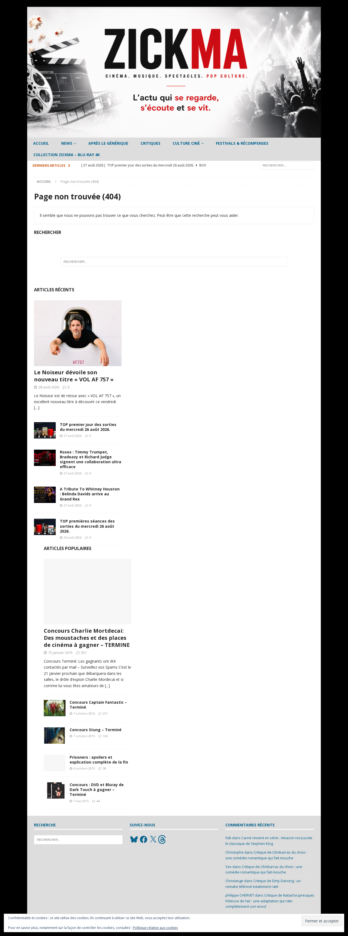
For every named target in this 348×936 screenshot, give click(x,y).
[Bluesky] (134, 839)
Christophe (234, 852)
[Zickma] (174, 134)
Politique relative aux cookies (155, 927)
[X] (153, 839)
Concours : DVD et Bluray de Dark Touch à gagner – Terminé (97, 789)
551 (84, 652)
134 (105, 736)
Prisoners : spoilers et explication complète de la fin (99, 760)
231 (105, 713)
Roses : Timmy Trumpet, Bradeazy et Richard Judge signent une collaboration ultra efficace (90, 459)
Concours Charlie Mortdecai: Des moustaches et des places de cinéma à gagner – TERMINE (87, 637)
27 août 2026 (73, 436)
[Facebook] (143, 839)
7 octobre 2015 (84, 736)
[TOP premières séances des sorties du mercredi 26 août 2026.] (45, 527)
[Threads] (162, 839)
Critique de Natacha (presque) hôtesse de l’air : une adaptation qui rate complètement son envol (269, 901)
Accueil (41, 143)
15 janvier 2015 (60, 652)
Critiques (150, 143)
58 (104, 768)
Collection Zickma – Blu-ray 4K (66, 154)
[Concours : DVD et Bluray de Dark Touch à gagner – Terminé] (55, 790)
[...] (107, 685)
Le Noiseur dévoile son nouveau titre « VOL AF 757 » (74, 376)
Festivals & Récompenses (242, 143)
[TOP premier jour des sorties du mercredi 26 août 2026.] (45, 430)
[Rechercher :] (287, 165)
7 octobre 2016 (84, 713)
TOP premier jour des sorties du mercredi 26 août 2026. (88, 427)
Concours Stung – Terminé (96, 729)
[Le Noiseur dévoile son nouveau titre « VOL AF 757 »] (78, 333)
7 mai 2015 (81, 801)
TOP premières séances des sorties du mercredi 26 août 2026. (87, 525)
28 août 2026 (48, 387)
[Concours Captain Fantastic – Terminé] (55, 708)
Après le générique (108, 143)
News (66, 143)
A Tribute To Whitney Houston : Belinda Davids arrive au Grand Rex (90, 493)
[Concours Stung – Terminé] (55, 735)
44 (98, 801)
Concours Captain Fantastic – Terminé (98, 705)
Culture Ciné (186, 143)
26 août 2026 (73, 537)
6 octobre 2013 (84, 768)
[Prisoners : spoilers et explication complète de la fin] (55, 763)
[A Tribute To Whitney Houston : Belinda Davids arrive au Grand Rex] (45, 495)
